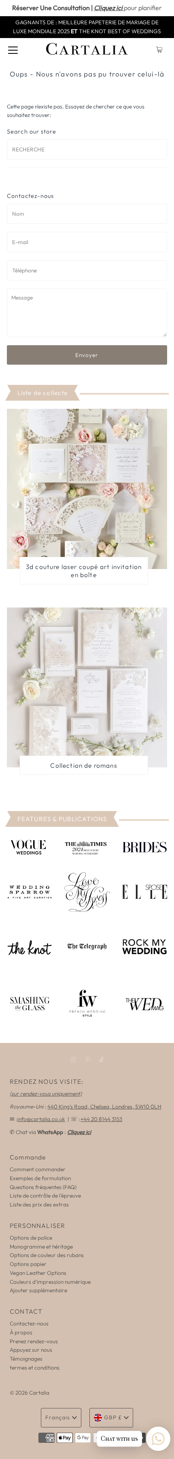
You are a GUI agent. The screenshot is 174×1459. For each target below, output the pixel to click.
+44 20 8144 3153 (101, 1119)
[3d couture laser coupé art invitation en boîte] (87, 489)
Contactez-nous (29, 1323)
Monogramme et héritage (41, 1246)
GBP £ (113, 1417)
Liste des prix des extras (39, 1204)
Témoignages (26, 1358)
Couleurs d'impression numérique (50, 1281)
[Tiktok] (101, 1059)
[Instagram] (73, 1059)
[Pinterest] (87, 1059)
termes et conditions (34, 1367)
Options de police (31, 1237)
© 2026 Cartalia (29, 1392)
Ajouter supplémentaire (38, 1290)
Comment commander (38, 1169)
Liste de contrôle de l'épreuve (45, 1195)
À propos (21, 1332)
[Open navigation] (13, 49)
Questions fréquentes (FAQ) (43, 1187)
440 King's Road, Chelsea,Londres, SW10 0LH (104, 1106)
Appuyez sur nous (31, 1349)
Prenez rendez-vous (34, 1341)
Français (57, 1417)
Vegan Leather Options (38, 1272)
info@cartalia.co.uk (41, 1119)
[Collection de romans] (87, 687)
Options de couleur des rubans (47, 1255)
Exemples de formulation (40, 1178)
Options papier (28, 1264)
